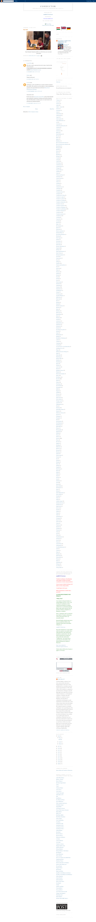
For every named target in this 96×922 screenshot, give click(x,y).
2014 (59, 752)
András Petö (58, 113)
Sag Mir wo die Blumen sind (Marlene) (64, 874)
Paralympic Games (60, 409)
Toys (57, 533)
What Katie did (59, 895)
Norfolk (57, 392)
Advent (57, 108)
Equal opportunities (60, 251)
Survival (58, 508)
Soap (57, 475)
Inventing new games (60, 329)
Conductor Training (60, 210)
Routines (58, 452)
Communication (59, 192)
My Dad (60, 739)
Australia (58, 127)
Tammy (57, 884)
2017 (59, 746)
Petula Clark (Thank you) (61, 864)
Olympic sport (59, 401)
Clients (57, 180)
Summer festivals (59, 502)
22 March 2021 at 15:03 (33, 71)
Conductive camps (60, 197)
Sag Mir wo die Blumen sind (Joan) (63, 873)
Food (57, 276)
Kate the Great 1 (59, 833)
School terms (59, 455)
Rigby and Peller (59, 871)
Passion (57, 414)
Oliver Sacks (58, 399)
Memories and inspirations (66, 45)
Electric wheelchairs (60, 246)
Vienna (57, 550)
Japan (57, 333)
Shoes (57, 463)
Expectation (58, 258)
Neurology (58, 384)
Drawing (58, 236)
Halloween (58, 297)
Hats (57, 300)
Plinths (57, 433)
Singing (57, 467)
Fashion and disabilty (60, 265)
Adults (57, 105)
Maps (57, 353)
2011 (59, 758)
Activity (58, 103)
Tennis (57, 523)
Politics (57, 436)
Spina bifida (58, 486)
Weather (58, 554)
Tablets (57, 511)
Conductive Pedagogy (60, 207)
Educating (58, 244)
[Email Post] (41, 55)
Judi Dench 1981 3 (60, 828)
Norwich (58, 395)
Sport (57, 489)
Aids (57, 112)
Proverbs (58, 441)
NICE (57, 389)
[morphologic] (57, 659)
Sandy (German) (59, 879)
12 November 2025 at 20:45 (34, 91)
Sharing (57, 462)
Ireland (57, 331)
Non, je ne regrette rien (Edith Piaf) (63, 857)
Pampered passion (60, 859)
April (60, 742)
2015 (59, 750)
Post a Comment (26, 106)
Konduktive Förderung (61, 338)
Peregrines (58, 418)
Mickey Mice (59, 358)
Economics (58, 241)
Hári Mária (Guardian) (60, 816)
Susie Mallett (61, 679)
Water (57, 552)
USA (57, 548)
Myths (57, 380)
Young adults (59, 567)
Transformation (59, 536)
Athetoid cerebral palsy (61, 125)
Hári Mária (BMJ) (59, 815)
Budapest (58, 156)
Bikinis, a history (59, 779)
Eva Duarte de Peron (60, 799)
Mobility (58, 360)
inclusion (58, 321)
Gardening (58, 285)
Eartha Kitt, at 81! (59, 794)
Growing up (58, 294)
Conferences (58, 215)
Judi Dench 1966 (59, 823)
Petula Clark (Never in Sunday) (62, 862)
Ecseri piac (58, 242)
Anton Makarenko (60, 120)
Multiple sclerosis (60, 370)
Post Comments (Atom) (33, 111)
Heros (57, 309)
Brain (57, 152)
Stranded (58, 496)
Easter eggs (58, 237)
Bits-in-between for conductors (62, 144)
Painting (58, 407)
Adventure (58, 110)
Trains (57, 535)
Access (57, 101)
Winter (57, 559)
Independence (59, 322)
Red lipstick (58, 869)
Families (58, 263)
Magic (57, 350)
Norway (57, 394)
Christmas (58, 176)
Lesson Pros (29, 63)
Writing (57, 564)
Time (57, 531)
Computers (58, 193)
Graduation (58, 288)
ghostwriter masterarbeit (39, 96)
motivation (58, 367)
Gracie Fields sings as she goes (62, 810)
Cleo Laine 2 (59, 791)
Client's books (59, 178)
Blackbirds (58, 146)
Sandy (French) (59, 878)
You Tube (58, 565)
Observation (58, 397)
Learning (58, 344)
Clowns (57, 185)
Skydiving (58, 469)
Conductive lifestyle (60, 205)
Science (57, 457)
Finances (58, 271)
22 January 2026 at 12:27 (34, 103)
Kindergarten (59, 334)
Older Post (52, 109)
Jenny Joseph (59, 818)
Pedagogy (58, 416)
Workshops (58, 562)
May (60, 737)
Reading (58, 445)
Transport (58, 538)
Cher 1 (57, 784)
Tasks (57, 514)
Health (57, 304)
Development (59, 226)
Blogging (58, 147)
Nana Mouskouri (59, 854)
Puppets (57, 443)
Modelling (58, 361)
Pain (57, 406)
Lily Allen (58, 842)
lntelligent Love (59, 348)
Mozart (57, 368)
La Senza (58, 839)
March (60, 743)
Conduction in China (60, 195)
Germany (58, 287)
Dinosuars (58, 229)
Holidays (58, 310)
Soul (57, 482)
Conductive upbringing (61, 209)
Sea (57, 458)
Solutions (58, 480)
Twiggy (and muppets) (60, 893)
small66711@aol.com (48, 14)
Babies (57, 132)
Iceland (57, 319)
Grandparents (59, 290)
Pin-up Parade (59, 866)
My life (57, 378)
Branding (58, 154)
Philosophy (58, 426)
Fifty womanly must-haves (61, 803)
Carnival (58, 161)
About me (58, 82)
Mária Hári (58, 355)
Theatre (57, 526)
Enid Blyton (58, 798)
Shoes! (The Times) (60, 881)
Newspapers (58, 387)
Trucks (57, 542)
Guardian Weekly (59, 295)
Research (58, 450)
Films (57, 270)
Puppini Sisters (59, 867)
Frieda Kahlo (59, 806)
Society (57, 477)
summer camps (59, 501)
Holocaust (58, 312)
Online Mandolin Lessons (35, 70)
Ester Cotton (58, 253)
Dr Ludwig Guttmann (60, 234)
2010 (59, 760)
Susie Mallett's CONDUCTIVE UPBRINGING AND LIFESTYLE (64, 42)
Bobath (57, 149)
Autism (57, 129)
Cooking (58, 217)
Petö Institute (59, 421)
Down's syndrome (59, 231)
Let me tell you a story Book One (63, 346)
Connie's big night (60, 793)
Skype (57, 470)
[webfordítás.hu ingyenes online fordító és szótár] (64, 671)
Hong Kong (58, 314)
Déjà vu (57, 224)
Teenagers (58, 518)
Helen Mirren (59, 811)
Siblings (58, 465)
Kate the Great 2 (59, 835)
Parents (57, 411)
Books (57, 151)
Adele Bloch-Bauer (60, 777)
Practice (57, 438)
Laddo (57, 339)
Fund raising (58, 282)
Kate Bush (58, 832)
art (56, 122)
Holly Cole (58, 813)
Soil (57, 479)
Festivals (58, 268)
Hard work (58, 299)
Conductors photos (60, 214)
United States (59, 543)
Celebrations (58, 164)
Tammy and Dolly (60, 886)
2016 (59, 748)
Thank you (58, 525)
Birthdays (58, 141)
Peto (57, 419)
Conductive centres (60, 198)
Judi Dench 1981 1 (60, 825)
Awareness (58, 130)
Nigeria (57, 390)
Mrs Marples (58, 852)
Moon (57, 363)
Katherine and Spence (60, 837)
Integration (58, 326)
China (57, 173)
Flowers (57, 275)
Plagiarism (58, 431)
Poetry (57, 435)
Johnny (28, 75)
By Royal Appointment (61, 782)
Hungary (58, 317)
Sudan (57, 499)
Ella (57, 796)
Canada (57, 158)
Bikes (57, 137)
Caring (57, 159)
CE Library (58, 163)
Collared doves (59, 186)
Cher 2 (57, 786)
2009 (59, 761)
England (58, 248)
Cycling (58, 220)
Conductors (58, 212)
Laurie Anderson (59, 840)
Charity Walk (59, 169)
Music (57, 375)
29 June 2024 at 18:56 (33, 79)
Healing (57, 302)
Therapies (58, 528)
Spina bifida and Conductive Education (64, 770)
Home (36, 109)
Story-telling (58, 494)
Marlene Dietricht (59, 847)
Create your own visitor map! (48, 25)
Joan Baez (58, 822)
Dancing (58, 222)
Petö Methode (59, 423)
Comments (58, 190)
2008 (59, 763)
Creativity (58, 219)
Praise (57, 440)
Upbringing (58, 545)
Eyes (57, 260)
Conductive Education (60, 202)
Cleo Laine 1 (59, 789)
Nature (57, 382)
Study (57, 497)
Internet (57, 327)
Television (58, 521)
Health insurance (59, 305)
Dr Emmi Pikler (59, 232)
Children (58, 171)
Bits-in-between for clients (61, 142)
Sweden (57, 509)
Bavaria (57, 135)
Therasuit (58, 530)
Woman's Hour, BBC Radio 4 (62, 898)
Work (57, 560)
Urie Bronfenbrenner (60, 547)
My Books (58, 377)
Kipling (57, 336)
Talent (57, 513)
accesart (28, 82)
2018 (59, 736)
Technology (58, 516)
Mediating (58, 356)
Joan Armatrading (59, 820)
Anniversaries (59, 119)
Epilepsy (58, 249)
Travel (57, 540)
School (57, 453)
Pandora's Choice (59, 861)
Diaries (57, 227)
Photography (59, 429)
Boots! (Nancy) (59, 781)
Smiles (57, 474)
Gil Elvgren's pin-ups (60, 808)
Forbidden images (60, 805)
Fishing (57, 273)
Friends (57, 278)
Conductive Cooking (60, 200)
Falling (57, 261)
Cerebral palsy (59, 166)
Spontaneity (58, 487)
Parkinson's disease (60, 412)
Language (58, 343)
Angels (57, 117)
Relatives (58, 448)
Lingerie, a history (60, 844)
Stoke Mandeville (60, 492)
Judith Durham (59, 830)
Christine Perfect (59, 788)
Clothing (58, 183)
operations (58, 402)
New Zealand (59, 385)
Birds (57, 139)
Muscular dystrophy (60, 373)
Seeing (57, 460)
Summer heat (59, 504)
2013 (59, 754)
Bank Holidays (59, 134)
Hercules (58, 307)
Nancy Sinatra (59, 855)
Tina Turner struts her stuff (61, 891)
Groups (57, 292)
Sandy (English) (59, 876)
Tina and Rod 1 (59, 888)
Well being (58, 555)
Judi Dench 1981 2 (60, 827)
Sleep (57, 472)
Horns (57, 316)
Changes (58, 168)
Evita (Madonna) (59, 801)
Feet (57, 266)
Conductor (48, 6)
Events (57, 256)
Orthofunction (59, 404)
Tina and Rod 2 (59, 889)
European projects (60, 254)
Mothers (58, 365)
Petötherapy (58, 424)
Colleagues (58, 188)
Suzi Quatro (58, 883)
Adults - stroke (59, 107)
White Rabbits (59, 896)
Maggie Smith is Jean (60, 845)
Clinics (57, 181)
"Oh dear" (58, 100)
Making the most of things (61, 351)
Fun (57, 280)
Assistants (58, 124)
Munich (57, 372)
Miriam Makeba (59, 849)
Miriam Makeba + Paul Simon (62, 850)
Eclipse (57, 239)
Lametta (58, 341)
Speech (57, 484)
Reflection (58, 446)
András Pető (58, 115)
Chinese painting (59, 175)
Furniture (58, 283)
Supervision (58, 506)
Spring (57, 491)
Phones (57, 428)
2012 (59, 756)
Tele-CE (58, 520)
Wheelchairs (58, 557)
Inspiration (58, 324)
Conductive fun (59, 203)
